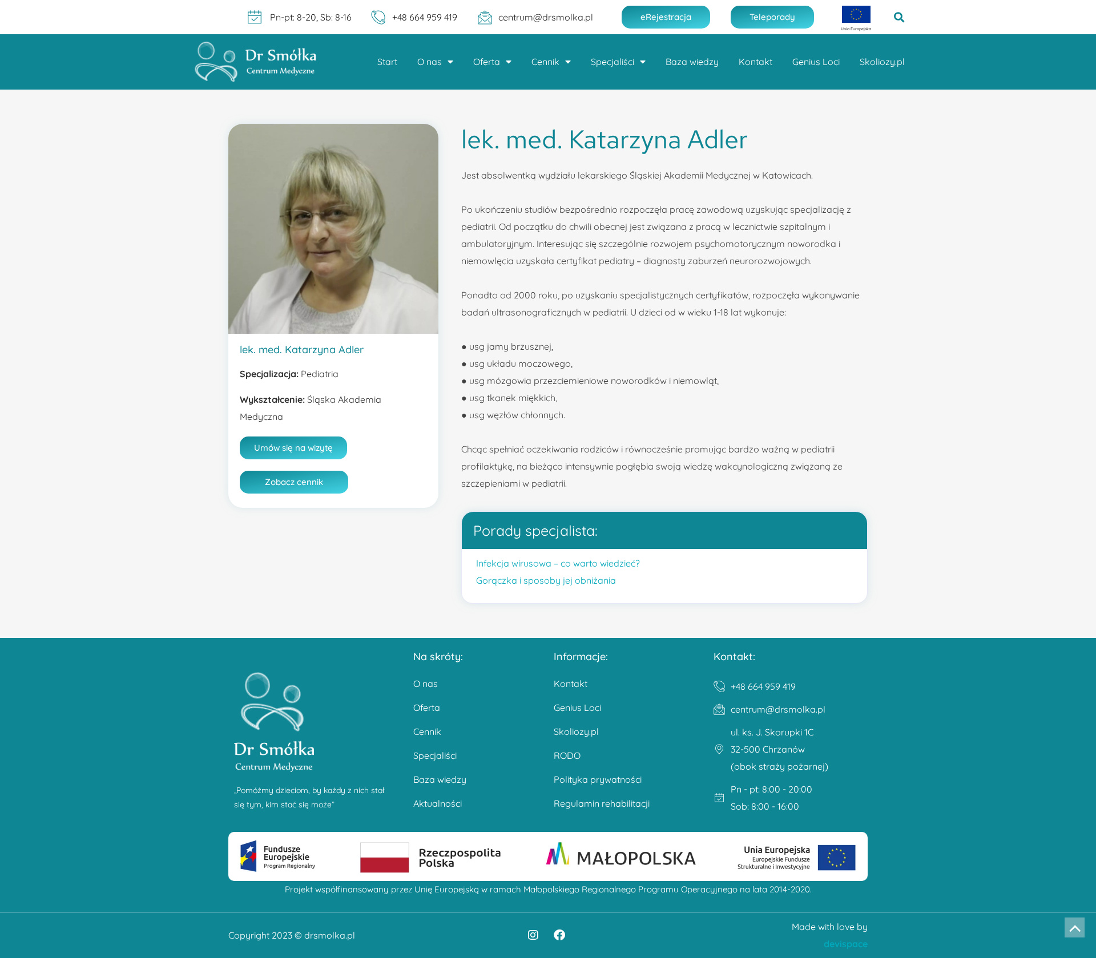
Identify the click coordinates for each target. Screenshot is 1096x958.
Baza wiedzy (692, 61)
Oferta (486, 61)
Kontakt (755, 61)
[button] (899, 17)
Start (387, 61)
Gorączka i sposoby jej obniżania (546, 580)
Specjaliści (612, 61)
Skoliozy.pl (882, 61)
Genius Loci (816, 61)
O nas (429, 61)
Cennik (545, 61)
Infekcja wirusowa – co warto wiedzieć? (558, 563)
